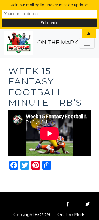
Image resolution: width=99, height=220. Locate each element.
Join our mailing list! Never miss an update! (49, 5)
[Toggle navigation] (87, 43)
